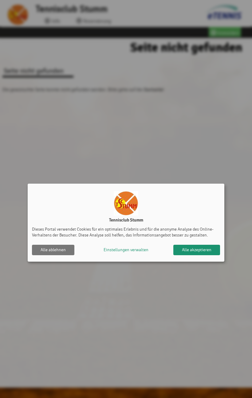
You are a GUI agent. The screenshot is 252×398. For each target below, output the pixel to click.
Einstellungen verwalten (126, 250)
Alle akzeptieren (196, 250)
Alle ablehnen (53, 250)
